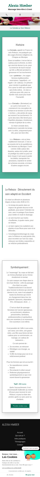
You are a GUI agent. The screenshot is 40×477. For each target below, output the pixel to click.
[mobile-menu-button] (33, 15)
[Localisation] (20, 14)
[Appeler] (6, 14)
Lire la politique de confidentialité (11, 468)
